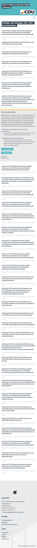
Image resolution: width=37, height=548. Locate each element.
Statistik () (13, 138)
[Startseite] (27, 10)
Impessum (4, 156)
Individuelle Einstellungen (15, 138)
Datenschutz (4, 158)
